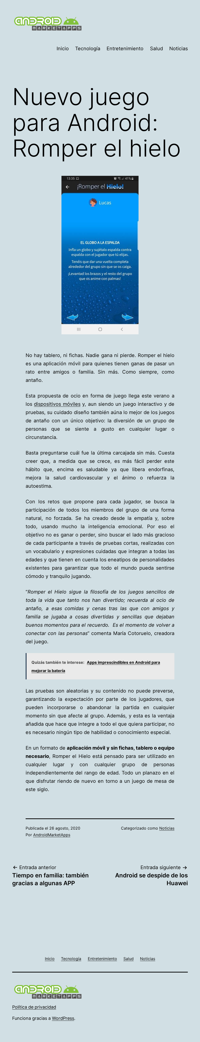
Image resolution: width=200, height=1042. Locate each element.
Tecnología (87, 48)
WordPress (63, 1018)
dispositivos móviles (57, 404)
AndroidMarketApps (51, 834)
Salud (156, 48)
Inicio (63, 48)
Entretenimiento (125, 48)
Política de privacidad (34, 1007)
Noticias (178, 48)
